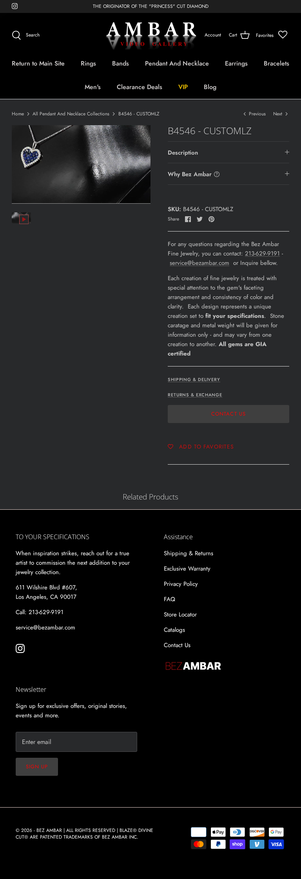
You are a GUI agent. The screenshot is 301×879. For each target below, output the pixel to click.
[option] (81, 164)
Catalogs (174, 630)
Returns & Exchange (195, 395)
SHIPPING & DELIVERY (194, 379)
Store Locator (180, 614)
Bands (120, 63)
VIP (183, 86)
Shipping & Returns (188, 553)
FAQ (169, 599)
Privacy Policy (181, 584)
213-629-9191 (262, 253)
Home (18, 113)
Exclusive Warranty (187, 568)
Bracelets (276, 63)
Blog (210, 86)
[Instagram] (15, 6)
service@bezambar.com (199, 263)
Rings (88, 63)
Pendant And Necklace (177, 63)
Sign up (37, 766)
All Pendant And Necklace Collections (71, 113)
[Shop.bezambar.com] (151, 35)
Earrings (236, 63)
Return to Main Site (38, 63)
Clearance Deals (139, 86)
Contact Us (228, 414)
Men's (93, 86)
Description (183, 152)
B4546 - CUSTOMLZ (139, 113)
